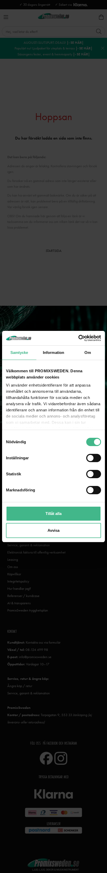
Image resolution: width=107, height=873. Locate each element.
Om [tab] (87, 352)
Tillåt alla (53, 513)
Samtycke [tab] (19, 352)
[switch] (93, 458)
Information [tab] (53, 352)
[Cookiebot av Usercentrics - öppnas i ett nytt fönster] (78, 338)
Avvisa (53, 530)
